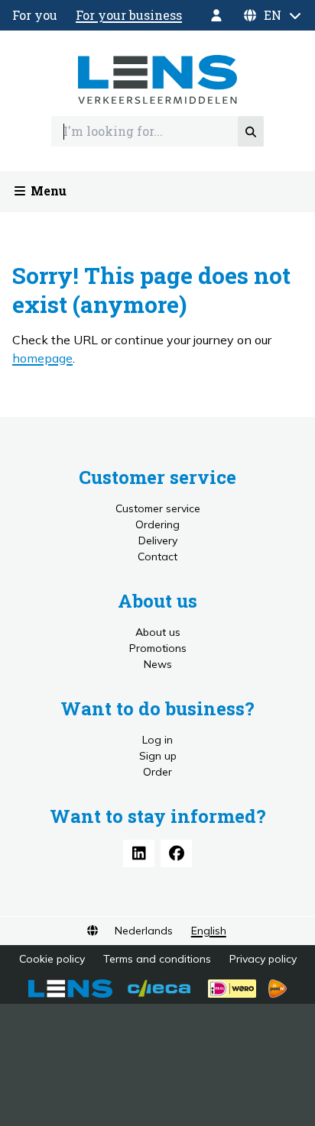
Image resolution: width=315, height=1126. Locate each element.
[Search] (251, 131)
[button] (272, 15)
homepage (42, 358)
